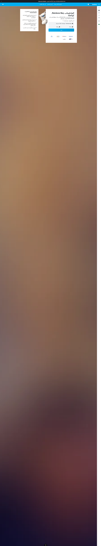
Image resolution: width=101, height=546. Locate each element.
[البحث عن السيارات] (99, 13)
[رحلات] (99, 21)
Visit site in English (42, 1)
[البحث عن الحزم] (99, 15)
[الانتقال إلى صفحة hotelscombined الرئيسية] (92, 4)
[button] (1, 1)
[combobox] (68, 20)
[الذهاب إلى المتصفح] (99, 18)
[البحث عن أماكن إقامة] (99, 10)
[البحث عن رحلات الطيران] (99, 8)
